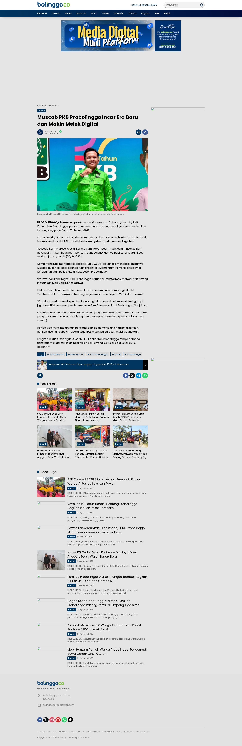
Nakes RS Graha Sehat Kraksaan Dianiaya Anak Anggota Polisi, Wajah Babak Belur (53, 454)
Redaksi (62, 731)
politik (118, 354)
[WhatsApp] (145, 375)
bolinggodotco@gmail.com (58, 705)
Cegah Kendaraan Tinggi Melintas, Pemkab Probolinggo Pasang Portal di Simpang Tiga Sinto (130, 454)
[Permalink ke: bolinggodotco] (41, 132)
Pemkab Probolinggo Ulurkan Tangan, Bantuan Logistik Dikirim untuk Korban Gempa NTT (91, 454)
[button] (201, 5)
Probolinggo (134, 354)
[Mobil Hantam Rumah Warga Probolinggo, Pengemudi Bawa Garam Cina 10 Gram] (51, 657)
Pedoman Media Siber (136, 731)
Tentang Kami (45, 731)
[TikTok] (70, 719)
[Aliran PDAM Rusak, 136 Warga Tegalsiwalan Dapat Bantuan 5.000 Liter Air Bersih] (51, 633)
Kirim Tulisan (93, 731)
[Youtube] (58, 719)
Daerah (41, 110)
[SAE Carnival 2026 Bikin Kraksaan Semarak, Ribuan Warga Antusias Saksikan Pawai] (54, 399)
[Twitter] (132, 375)
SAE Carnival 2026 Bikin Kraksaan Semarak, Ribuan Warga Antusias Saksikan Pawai (52, 417)
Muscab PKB (77, 354)
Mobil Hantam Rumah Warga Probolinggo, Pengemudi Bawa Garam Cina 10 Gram (107, 651)
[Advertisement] (121, 76)
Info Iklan (76, 731)
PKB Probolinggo (99, 354)
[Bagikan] (145, 132)
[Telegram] (138, 375)
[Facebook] (126, 375)
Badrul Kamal (57, 354)
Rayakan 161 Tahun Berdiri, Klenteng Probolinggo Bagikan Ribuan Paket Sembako (92, 417)
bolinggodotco (51, 131)
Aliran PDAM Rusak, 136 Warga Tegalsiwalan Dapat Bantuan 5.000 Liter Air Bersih (104, 627)
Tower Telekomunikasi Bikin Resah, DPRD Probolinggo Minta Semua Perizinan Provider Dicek (128, 417)
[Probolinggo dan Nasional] (53, 4)
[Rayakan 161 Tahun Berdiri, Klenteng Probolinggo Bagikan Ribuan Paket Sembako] (92, 399)
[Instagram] (52, 719)
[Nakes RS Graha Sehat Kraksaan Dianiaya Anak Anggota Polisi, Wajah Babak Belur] (54, 436)
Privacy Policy (112, 731)
